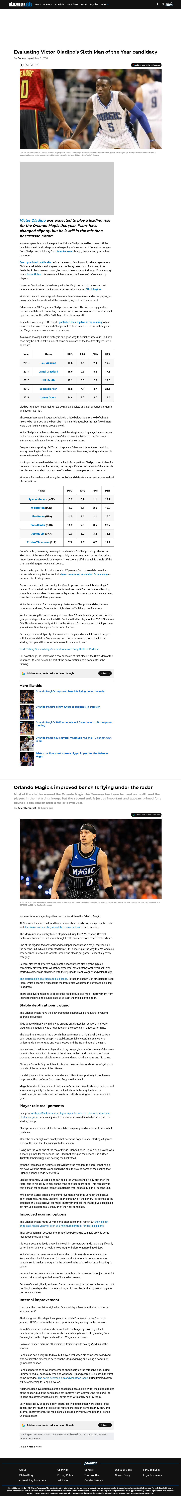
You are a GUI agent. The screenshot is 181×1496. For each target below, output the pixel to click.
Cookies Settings (94, 1480)
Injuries (94, 4)
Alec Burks (38, 516)
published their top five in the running (80, 322)
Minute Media (20, 1488)
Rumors (47, 4)
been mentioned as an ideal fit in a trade (84, 574)
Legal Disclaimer (152, 1475)
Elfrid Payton (93, 289)
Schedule (59, 4)
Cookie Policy (122, 1475)
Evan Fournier (65, 251)
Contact (88, 1469)
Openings (62, 1469)
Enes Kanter (38, 525)
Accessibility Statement (32, 1480)
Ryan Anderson (37, 499)
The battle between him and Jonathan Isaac (63, 1377)
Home (23, 1446)
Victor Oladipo (33, 220)
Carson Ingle (25, 58)
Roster (84, 4)
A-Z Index (62, 1480)
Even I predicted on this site (35, 262)
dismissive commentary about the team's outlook (52, 927)
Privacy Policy (65, 1475)
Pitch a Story (26, 1475)
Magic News (35, 1446)
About (22, 1469)
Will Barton (38, 507)
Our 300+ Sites (123, 1469)
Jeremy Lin (37, 533)
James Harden (48, 388)
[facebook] (157, 4)
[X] (163, 4)
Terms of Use (92, 1475)
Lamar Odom (48, 397)
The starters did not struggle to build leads (43, 978)
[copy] (37, 65)
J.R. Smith (48, 380)
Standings (72, 4)
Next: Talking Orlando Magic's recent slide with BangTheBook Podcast (59, 649)
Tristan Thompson (38, 542)
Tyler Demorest (27, 808)
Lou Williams (48, 362)
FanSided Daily (151, 1469)
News (37, 4)
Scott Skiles (34, 274)
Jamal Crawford (48, 371)
